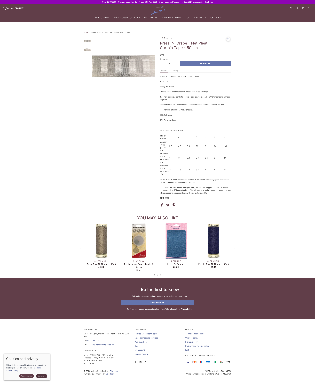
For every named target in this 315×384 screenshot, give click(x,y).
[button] (291, 8)
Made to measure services (146, 338)
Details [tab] (164, 70)
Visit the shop (140, 342)
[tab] (154, 275)
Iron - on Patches (176, 264)
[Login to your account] (297, 8)
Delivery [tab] (175, 70)
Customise (41, 376)
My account (139, 350)
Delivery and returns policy (197, 346)
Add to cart (206, 64)
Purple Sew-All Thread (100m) (213, 264)
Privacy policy (191, 342)
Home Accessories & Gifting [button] (127, 18)
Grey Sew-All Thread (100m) (101, 264)
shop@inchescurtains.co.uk (101, 345)
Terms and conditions (194, 334)
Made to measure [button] (102, 18)
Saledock (110, 374)
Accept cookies (26, 376)
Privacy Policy (186, 309)
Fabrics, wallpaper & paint (146, 334)
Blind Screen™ (199, 18)
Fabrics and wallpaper (170, 18)
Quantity (164, 59)
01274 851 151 (93, 340)
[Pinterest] (145, 362)
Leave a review (141, 354)
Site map (114, 371)
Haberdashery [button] (150, 18)
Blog (187, 18)
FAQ (187, 350)
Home (86, 32)
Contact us (215, 18)
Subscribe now (157, 303)
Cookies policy (191, 338)
